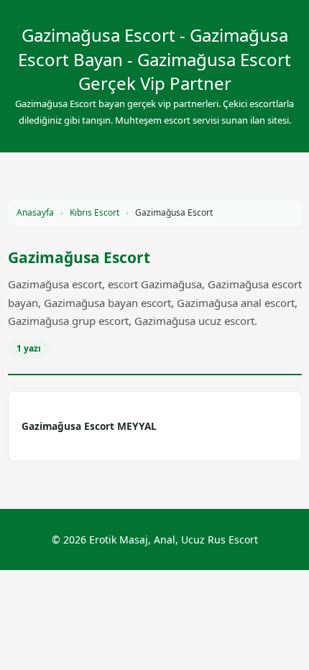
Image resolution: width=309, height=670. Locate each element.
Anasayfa (35, 212)
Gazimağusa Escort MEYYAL (89, 426)
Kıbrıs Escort (94, 212)
